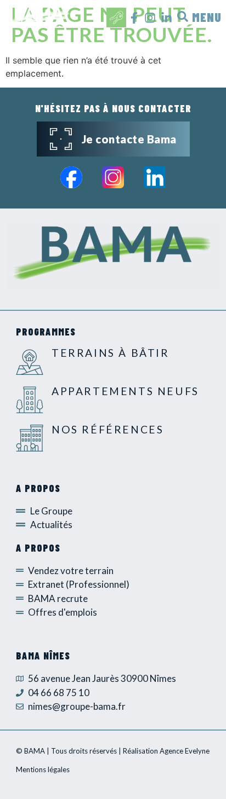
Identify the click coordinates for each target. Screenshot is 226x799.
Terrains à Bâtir (111, 352)
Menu (207, 17)
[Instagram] (150, 18)
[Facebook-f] (134, 18)
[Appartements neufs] (29, 399)
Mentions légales (43, 769)
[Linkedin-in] (166, 18)
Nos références (107, 429)
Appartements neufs (125, 391)
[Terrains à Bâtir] (29, 361)
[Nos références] (29, 437)
